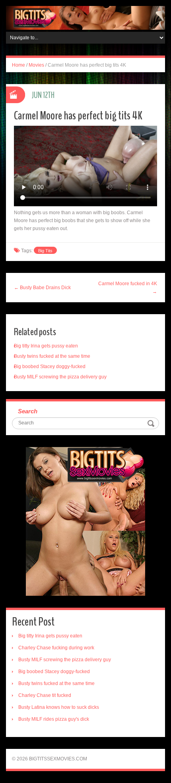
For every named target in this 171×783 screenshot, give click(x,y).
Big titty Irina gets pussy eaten (46, 346)
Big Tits (45, 250)
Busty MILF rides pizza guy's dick (53, 719)
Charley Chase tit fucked (44, 695)
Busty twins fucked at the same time (52, 356)
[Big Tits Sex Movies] (85, 17)
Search (27, 411)
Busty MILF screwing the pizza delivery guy (60, 377)
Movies (36, 65)
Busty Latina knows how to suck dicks (58, 707)
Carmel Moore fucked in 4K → (127, 287)
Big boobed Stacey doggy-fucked (50, 366)
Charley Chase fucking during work (56, 648)
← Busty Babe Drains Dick (42, 287)
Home (18, 65)
